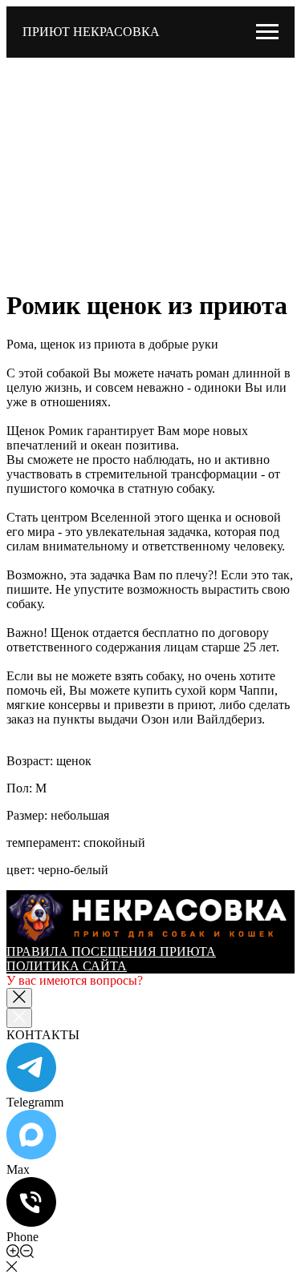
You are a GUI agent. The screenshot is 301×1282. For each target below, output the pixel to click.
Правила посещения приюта (111, 951)
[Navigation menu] (267, 32)
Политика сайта (66, 966)
